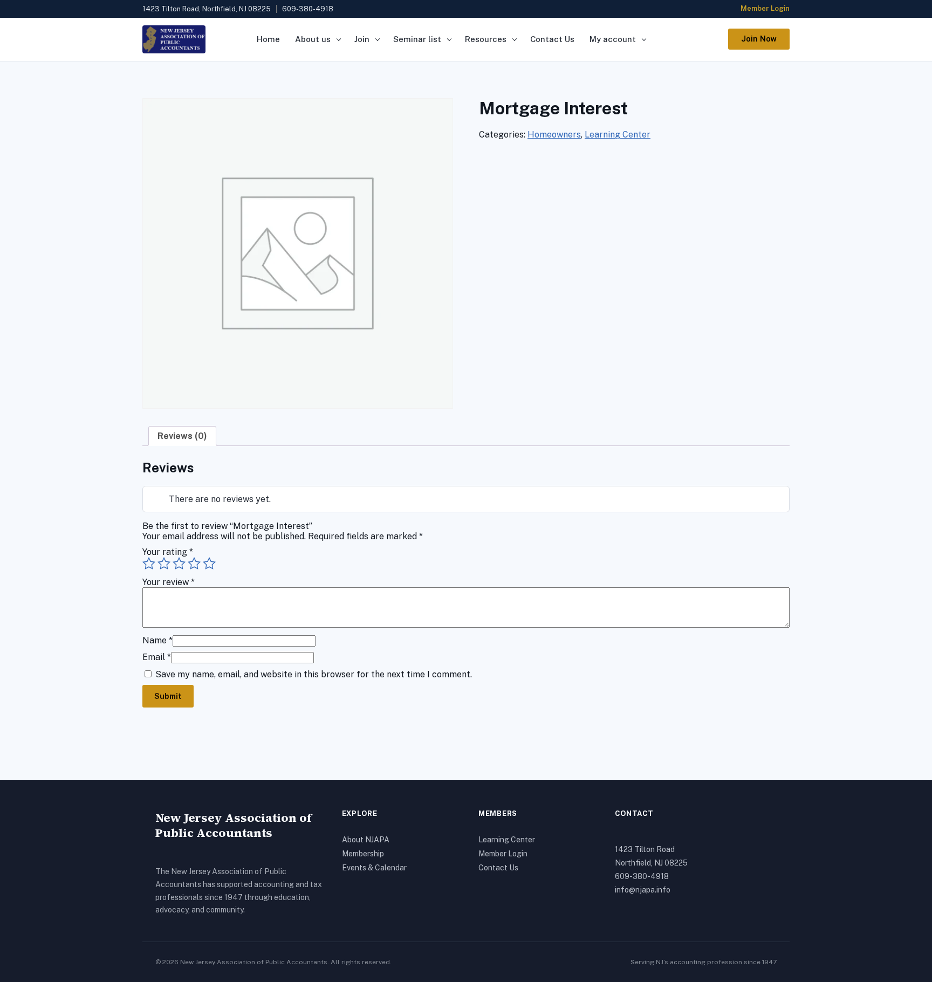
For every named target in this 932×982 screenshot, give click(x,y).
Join (361, 39)
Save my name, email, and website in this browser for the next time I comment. (313, 674)
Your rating (167, 552)
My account (613, 39)
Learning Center (617, 134)
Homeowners (554, 134)
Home (268, 39)
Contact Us (552, 39)
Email (156, 657)
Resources (485, 39)
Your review (168, 582)
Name (157, 640)
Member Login (765, 8)
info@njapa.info (642, 889)
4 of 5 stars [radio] (194, 563)
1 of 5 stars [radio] (148, 563)
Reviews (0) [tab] (182, 436)
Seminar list (417, 39)
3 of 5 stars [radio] (179, 563)
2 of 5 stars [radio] (163, 563)
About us (313, 39)
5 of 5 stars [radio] (209, 563)
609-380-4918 (642, 876)
